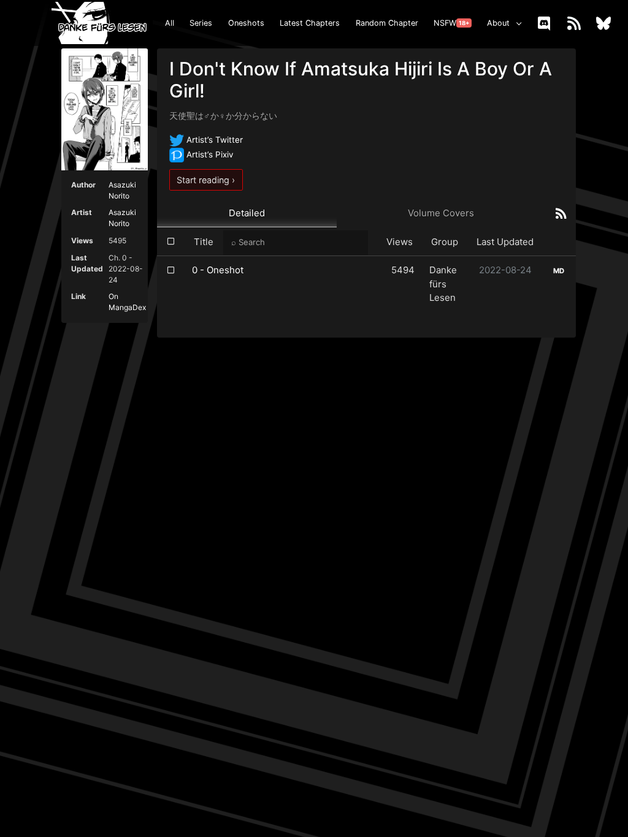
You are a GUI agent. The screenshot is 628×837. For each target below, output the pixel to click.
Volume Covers (441, 213)
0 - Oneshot (217, 270)
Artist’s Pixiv (209, 154)
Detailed (247, 213)
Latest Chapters (310, 23)
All (169, 23)
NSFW (451, 23)
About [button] (498, 23)
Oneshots (246, 23)
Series (201, 23)
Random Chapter (387, 23)
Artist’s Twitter (213, 140)
